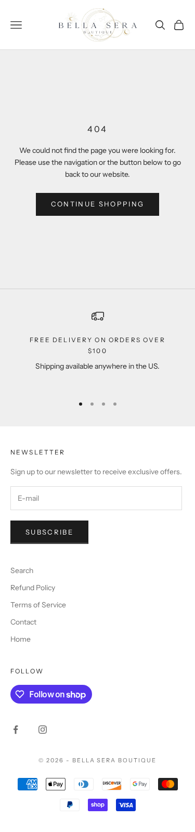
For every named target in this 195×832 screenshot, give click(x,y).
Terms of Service (38, 604)
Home (20, 639)
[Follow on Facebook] (15, 729)
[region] (97, 348)
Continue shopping (98, 204)
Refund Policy (32, 587)
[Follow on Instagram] (42, 729)
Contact (23, 622)
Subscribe (49, 532)
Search (21, 570)
